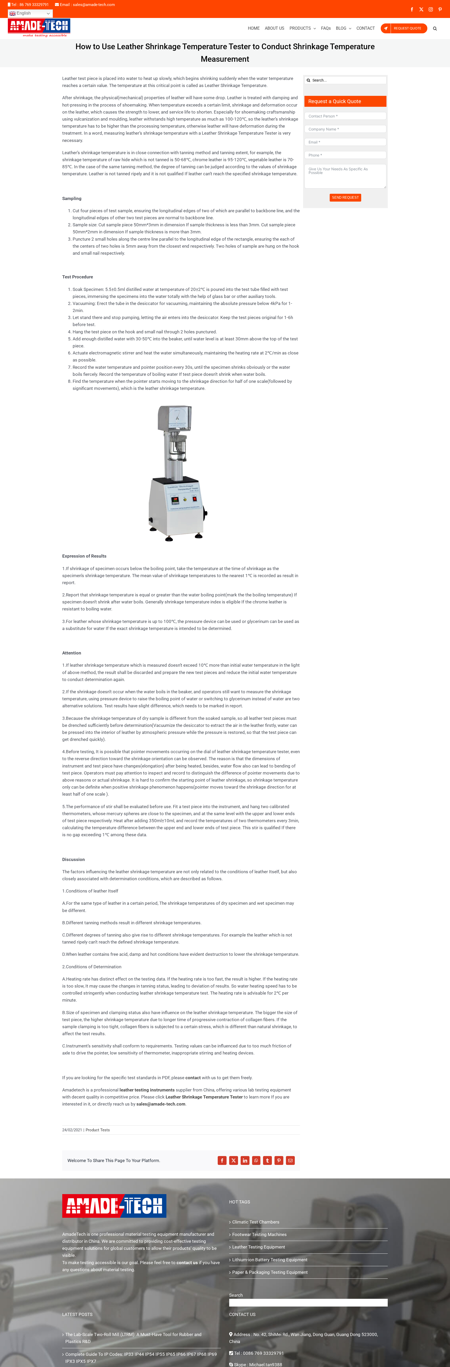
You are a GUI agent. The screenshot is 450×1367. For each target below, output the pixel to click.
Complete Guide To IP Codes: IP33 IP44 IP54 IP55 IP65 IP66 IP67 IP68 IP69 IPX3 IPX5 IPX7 (141, 1358)
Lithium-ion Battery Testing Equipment (270, 1259)
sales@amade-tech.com (94, 4)
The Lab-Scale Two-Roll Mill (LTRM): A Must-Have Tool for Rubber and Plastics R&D (133, 1338)
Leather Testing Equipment (258, 1247)
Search (236, 1295)
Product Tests (98, 1130)
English (23, 13)
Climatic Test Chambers (255, 1222)
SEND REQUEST (345, 197)
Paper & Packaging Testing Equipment (270, 1272)
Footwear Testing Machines (259, 1234)
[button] (435, 28)
